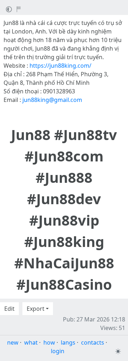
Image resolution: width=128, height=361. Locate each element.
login (57, 351)
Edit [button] (9, 309)
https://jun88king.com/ (60, 65)
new (12, 342)
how (49, 342)
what (31, 342)
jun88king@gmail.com (52, 100)
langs (68, 342)
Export (35, 309)
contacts (92, 342)
